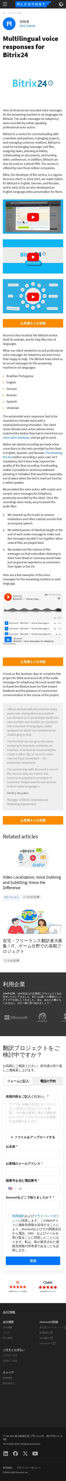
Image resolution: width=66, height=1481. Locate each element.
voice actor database (16, 437)
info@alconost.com (30, 1443)
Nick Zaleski (27, 26)
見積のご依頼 (10, 1360)
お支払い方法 (10, 1355)
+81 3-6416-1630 (11, 1443)
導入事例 (7, 1338)
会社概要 (7, 1327)
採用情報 (7, 1378)
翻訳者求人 (9, 1383)
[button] (11, 1188)
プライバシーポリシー (29, 1467)
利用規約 (18, 1216)
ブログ (6, 1332)
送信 (33, 1261)
